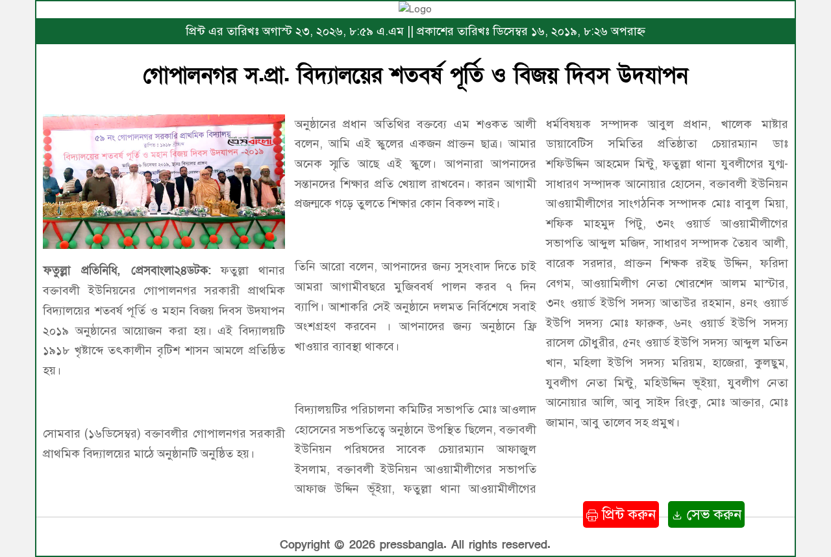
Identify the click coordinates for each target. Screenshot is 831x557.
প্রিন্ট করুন (627, 514)
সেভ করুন (712, 514)
